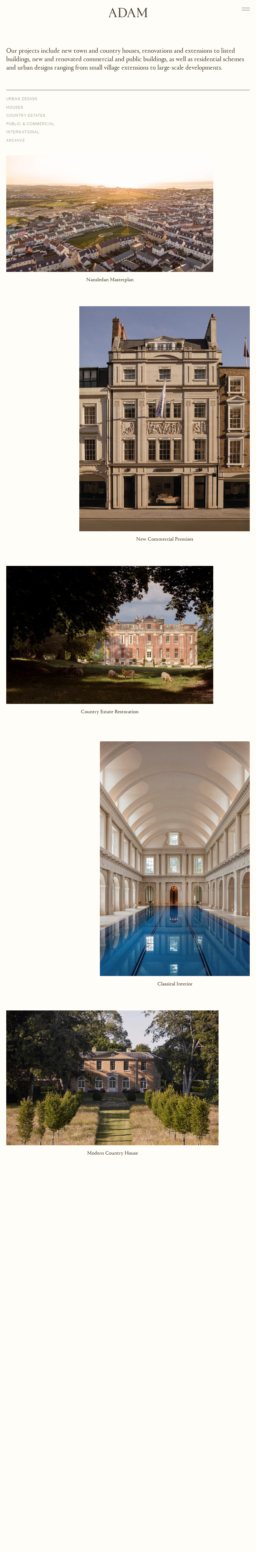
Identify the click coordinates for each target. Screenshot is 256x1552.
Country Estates (26, 115)
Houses (15, 107)
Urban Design (21, 99)
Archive (15, 140)
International (23, 132)
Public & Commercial (30, 124)
